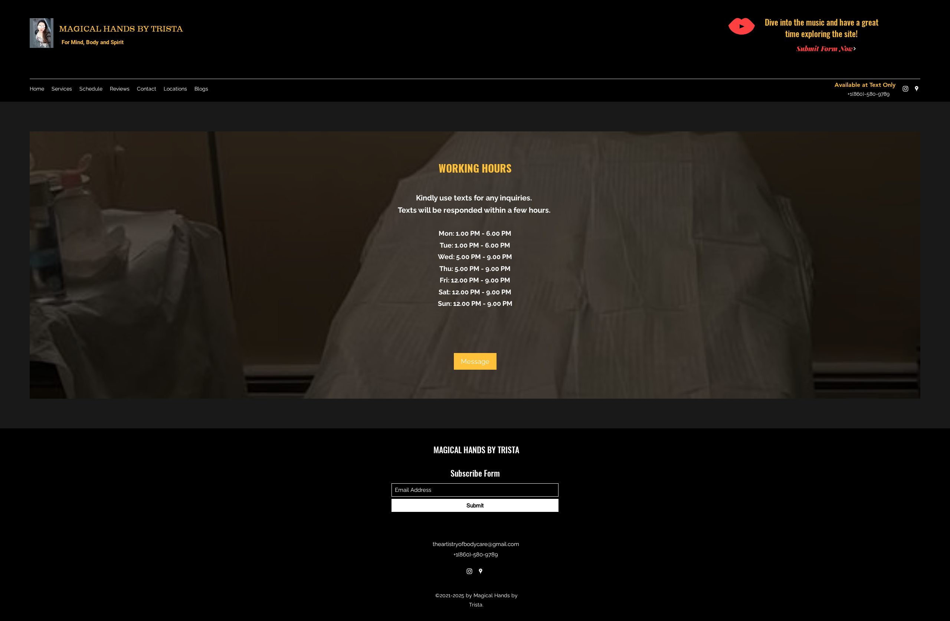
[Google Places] (916, 88)
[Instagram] (905, 88)
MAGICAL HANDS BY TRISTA (121, 28)
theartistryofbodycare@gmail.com (476, 544)
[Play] (741, 26)
